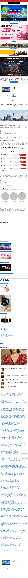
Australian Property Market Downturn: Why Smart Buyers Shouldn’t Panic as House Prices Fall (12, 473)
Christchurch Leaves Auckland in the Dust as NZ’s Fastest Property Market (10, 397)
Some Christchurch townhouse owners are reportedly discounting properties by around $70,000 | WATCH (14, 503)
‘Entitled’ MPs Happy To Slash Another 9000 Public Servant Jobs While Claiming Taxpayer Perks (12, 543)
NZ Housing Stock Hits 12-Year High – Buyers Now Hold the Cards (9, 424)
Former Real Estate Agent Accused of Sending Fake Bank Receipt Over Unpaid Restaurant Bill (12, 466)
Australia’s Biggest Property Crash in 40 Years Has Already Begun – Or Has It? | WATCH (11, 510)
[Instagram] (7, 95)
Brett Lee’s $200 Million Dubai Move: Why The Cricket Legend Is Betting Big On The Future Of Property (13, 521)
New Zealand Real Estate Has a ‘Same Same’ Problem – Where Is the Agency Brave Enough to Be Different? (14, 418)
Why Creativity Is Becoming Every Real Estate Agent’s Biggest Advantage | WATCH (11, 485)
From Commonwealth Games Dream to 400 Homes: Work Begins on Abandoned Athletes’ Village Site (13, 508)
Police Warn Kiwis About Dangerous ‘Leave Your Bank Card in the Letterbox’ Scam (11, 515)
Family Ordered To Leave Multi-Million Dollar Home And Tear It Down (9, 528)
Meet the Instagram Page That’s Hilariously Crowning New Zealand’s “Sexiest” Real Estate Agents (12, 488)
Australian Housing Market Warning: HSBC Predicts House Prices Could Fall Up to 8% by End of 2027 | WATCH (14, 470)
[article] (14, 168)
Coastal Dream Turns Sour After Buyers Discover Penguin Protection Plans (10, 502)
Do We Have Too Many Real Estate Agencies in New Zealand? (8, 487)
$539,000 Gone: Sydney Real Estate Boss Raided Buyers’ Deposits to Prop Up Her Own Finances (12, 404)
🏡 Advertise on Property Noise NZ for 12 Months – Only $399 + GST (9, 479)
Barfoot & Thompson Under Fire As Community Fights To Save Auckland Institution (11, 522)
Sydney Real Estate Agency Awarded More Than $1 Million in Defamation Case (10, 442)
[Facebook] (4, 95)
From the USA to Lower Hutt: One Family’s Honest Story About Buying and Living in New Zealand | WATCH (14, 504)
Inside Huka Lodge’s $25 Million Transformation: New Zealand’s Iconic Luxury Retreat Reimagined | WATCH (14, 431)
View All (26, 388)
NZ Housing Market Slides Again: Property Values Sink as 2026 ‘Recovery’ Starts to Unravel (12, 429)
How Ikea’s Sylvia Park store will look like (6, 180)
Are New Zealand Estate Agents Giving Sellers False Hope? (8, 435)
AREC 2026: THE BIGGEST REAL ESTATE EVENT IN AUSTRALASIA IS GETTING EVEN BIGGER (11, 549)
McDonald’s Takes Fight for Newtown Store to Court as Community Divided (10, 444)
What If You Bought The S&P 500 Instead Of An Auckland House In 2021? (10, 536)
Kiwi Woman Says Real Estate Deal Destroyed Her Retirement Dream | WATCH (10, 464)
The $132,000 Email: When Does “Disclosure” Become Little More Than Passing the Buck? (11, 409)
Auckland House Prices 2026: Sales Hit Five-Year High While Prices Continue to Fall (11, 489)
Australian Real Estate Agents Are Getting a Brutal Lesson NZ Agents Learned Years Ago (11, 394)
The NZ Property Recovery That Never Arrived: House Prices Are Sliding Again (10, 423)
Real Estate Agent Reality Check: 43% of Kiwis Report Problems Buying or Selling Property (12, 422)
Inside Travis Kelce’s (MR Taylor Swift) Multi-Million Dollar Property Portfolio (10, 500)
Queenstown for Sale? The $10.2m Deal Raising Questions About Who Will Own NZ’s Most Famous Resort (13, 408)
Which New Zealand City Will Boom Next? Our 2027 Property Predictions (9, 480)
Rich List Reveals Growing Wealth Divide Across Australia (8, 537)
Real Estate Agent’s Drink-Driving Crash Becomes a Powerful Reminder (9, 478)
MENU (2, 0)
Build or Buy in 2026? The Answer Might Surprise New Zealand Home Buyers (10, 481)
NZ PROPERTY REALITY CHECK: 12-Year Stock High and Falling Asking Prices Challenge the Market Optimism (14, 432)
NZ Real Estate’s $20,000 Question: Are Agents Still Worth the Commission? (10, 413)
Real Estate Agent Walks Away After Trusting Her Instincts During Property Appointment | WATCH (13, 463)
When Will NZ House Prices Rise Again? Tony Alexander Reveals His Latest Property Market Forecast (13, 495)
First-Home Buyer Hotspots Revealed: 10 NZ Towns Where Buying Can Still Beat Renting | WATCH (12, 430)
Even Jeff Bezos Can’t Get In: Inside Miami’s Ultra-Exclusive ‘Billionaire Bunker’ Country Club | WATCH (13, 421)
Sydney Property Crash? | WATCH (5, 525)
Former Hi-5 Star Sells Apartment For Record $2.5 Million (8, 524)
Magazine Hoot (13, 576)
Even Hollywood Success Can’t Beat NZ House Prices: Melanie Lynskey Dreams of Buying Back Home (13, 416)
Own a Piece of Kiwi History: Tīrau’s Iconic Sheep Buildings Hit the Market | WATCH (11, 493)
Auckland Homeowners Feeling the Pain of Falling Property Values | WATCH (10, 507)
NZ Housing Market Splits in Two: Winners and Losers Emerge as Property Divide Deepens (12, 474)
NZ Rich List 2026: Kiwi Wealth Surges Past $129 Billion (7, 511)
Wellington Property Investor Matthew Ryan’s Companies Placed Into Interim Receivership (12, 447)
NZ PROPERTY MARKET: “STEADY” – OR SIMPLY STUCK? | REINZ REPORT (9, 414)
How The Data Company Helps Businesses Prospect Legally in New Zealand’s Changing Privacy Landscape (14, 492)
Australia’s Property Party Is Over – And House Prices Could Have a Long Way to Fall (11, 420)
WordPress (18, 576)
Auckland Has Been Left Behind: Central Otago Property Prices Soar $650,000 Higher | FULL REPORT (13, 530)
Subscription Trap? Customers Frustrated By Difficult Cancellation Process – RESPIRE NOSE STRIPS (13, 539)
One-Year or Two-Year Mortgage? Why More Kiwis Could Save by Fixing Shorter (10, 439)
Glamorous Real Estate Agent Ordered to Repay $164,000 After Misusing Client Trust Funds (12, 509)
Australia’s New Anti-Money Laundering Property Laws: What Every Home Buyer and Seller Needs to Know (14, 496)
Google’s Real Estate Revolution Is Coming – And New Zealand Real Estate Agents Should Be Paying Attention (14, 523)
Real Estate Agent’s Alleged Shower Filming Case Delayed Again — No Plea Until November (12, 407)
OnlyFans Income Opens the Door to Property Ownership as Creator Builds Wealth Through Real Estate (13, 494)
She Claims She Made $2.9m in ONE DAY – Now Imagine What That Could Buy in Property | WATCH (13, 417)
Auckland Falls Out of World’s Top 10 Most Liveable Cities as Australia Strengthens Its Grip (12, 471)
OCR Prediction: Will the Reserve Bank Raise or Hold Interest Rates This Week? (10, 486)
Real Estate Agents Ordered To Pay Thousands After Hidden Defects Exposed (10, 544)
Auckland (10, 127)
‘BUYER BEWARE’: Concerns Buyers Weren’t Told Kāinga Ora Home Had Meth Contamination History (13, 425)
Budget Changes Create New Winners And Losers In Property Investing (9, 529)
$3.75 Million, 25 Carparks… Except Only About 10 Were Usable (8, 392)
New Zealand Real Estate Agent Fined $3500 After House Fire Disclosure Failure (10, 451)
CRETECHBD (20, 100)
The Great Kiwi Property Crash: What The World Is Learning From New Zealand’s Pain (11, 538)
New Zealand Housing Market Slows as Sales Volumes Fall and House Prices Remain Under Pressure (13, 518)
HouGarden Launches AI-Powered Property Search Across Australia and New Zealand (11, 465)
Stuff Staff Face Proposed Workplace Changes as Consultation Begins (9, 446)
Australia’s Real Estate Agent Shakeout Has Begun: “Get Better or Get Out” (10, 452)
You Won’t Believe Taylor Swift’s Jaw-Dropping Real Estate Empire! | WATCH (13, 218)
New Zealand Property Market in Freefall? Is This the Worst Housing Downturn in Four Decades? (12, 437)
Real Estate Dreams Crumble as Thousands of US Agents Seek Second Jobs (10, 506)
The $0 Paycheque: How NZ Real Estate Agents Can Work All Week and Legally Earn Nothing (12, 393)
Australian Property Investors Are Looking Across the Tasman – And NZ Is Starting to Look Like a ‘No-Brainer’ (14, 415)
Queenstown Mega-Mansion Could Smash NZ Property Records (8, 501)
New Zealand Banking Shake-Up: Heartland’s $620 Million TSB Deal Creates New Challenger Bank (13, 532)
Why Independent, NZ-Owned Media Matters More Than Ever (8, 472)
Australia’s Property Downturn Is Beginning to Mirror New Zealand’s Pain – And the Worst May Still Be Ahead (14, 443)
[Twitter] (6, 95)
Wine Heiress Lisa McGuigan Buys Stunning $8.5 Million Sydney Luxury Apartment (11, 436)
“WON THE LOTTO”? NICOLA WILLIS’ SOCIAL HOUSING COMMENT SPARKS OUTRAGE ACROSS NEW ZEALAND (14, 550)
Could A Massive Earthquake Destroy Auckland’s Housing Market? (9, 542)
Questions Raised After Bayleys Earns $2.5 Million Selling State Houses (9, 438)
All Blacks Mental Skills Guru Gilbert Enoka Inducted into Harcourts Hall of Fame (10, 460)
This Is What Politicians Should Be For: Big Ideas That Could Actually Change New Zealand (12, 406)
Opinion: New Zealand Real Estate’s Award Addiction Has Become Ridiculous (10, 535)
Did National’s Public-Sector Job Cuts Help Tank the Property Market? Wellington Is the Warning (12, 410)
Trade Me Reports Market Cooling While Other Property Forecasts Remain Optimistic (11, 445)
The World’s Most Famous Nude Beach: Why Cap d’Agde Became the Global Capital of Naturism (12, 482)
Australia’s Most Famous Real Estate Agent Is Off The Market (8, 531)
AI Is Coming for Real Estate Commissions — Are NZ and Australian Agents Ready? (11, 395)
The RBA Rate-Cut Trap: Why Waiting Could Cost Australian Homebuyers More (10, 396)
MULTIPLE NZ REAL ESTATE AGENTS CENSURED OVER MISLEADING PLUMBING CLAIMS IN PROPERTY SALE (13, 547)
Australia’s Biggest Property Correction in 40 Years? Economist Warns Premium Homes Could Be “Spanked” (14, 450)
